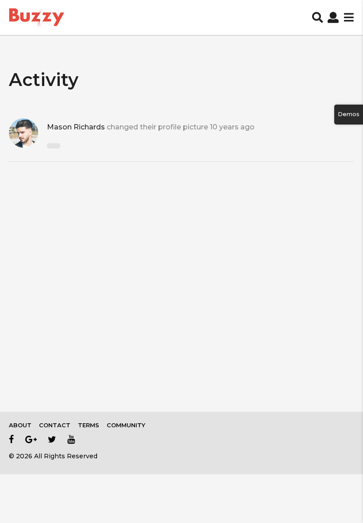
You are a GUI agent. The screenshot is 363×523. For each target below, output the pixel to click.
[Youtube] (71, 439)
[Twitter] (52, 439)
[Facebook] (11, 439)
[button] (317, 18)
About (20, 425)
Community (126, 425)
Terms (88, 425)
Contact (54, 425)
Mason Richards (76, 127)
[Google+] (31, 439)
